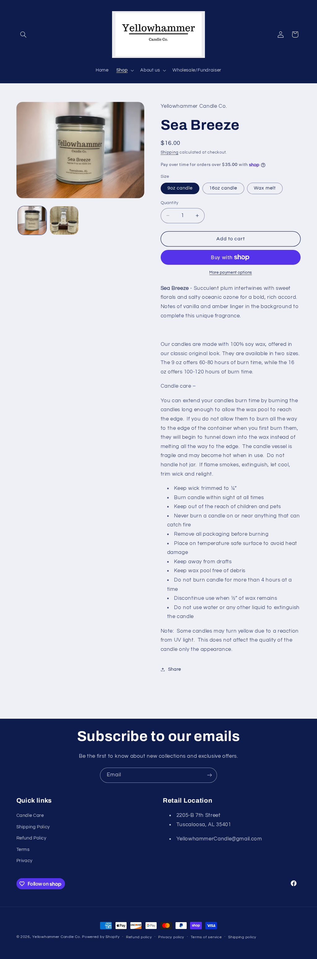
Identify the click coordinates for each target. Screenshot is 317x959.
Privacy (24, 860)
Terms (23, 849)
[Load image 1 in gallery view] (32, 220)
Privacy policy (171, 937)
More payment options (230, 273)
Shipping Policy (33, 827)
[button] (23, 34)
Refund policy (139, 937)
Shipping (170, 152)
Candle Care (30, 815)
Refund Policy (31, 838)
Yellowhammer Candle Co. (56, 937)
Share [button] (174, 669)
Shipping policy (242, 937)
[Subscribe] (209, 775)
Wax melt (265, 188)
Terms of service (206, 937)
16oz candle (223, 188)
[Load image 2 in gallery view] (64, 220)
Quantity (170, 203)
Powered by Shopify (100, 937)
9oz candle (180, 188)
